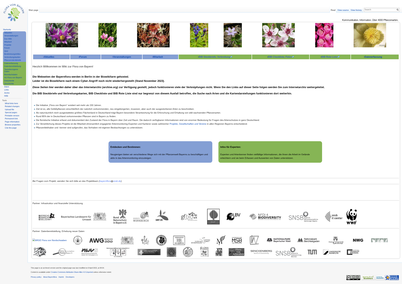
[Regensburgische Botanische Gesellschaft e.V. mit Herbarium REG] (187, 252)
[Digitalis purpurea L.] (324, 35)
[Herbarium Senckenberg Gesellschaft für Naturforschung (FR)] (261, 252)
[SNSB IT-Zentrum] (333, 216)
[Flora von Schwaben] (236, 252)
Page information (12, 122)
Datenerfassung (373, 56)
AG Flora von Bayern (13, 77)
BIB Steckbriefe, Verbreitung (214, 56)
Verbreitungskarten (12, 57)
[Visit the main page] (13, 12)
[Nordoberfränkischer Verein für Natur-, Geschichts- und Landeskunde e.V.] (171, 252)
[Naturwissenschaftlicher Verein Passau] (63, 252)
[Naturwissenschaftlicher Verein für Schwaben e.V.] (89, 252)
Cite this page (11, 128)
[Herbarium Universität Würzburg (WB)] (353, 252)
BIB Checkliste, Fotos (280, 56)
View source (343, 10)
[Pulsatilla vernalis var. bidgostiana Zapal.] (370, 35)
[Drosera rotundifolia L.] (153, 35)
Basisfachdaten (10, 75)
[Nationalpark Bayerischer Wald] (278, 240)
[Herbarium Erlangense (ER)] (179, 240)
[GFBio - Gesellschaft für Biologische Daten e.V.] (189, 216)
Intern (6, 87)
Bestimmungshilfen (12, 54)
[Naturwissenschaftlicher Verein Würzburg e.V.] (149, 252)
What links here (11, 103)
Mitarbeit (158, 56)
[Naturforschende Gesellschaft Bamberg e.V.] (161, 240)
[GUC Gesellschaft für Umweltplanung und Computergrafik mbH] (213, 216)
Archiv (7, 93)
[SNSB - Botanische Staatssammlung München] (288, 252)
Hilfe (6, 96)
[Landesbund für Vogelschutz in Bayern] (234, 216)
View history (356, 10)
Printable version (12, 116)
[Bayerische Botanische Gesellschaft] (46, 216)
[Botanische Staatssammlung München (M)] (221, 240)
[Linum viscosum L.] (107, 35)
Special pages (11, 112)
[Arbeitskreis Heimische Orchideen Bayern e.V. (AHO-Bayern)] (77, 240)
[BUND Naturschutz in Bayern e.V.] (120, 216)
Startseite (7, 30)
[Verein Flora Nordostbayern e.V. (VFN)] (204, 252)
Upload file (9, 109)
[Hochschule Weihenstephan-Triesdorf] (254, 240)
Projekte (7, 45)
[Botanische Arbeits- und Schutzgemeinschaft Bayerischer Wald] (145, 240)
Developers (70, 277)
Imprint (61, 277)
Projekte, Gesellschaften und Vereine (188, 124)
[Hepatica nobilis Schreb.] (233, 35)
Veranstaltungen (122, 56)
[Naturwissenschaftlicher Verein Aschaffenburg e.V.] (379, 240)
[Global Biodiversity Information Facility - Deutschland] (163, 216)
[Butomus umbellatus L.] (278, 35)
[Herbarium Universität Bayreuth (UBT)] (332, 252)
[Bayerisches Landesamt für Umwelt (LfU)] (84, 216)
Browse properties (12, 125)
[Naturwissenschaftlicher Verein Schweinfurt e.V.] (118, 252)
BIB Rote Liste (329, 56)
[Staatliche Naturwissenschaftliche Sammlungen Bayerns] (303, 216)
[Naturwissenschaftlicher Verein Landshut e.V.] (40, 252)
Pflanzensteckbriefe (12, 60)
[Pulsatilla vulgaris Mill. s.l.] (62, 35)
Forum (83, 56)
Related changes (12, 106)
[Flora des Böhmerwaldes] (200, 240)
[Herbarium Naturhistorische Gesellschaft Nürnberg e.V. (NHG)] (336, 240)
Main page (33, 10)
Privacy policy (36, 277)
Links (6, 90)
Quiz (6, 51)
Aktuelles (49, 56)
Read (333, 10)
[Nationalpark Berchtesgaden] (308, 240)
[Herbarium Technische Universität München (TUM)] (312, 252)
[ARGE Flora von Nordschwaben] (50, 240)
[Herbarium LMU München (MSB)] (237, 240)
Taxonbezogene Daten (11, 70)
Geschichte (9, 84)
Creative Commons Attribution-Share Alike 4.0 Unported (72, 272)
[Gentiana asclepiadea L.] (199, 35)
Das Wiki (8, 39)
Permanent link (11, 119)
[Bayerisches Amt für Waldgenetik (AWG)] (101, 240)
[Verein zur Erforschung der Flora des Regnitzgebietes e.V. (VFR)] (218, 252)
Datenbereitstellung (12, 66)
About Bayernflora (50, 277)
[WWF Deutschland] (351, 216)
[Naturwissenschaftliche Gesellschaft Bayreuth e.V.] (358, 240)
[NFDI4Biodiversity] (265, 216)
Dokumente (9, 81)
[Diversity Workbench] (141, 216)
